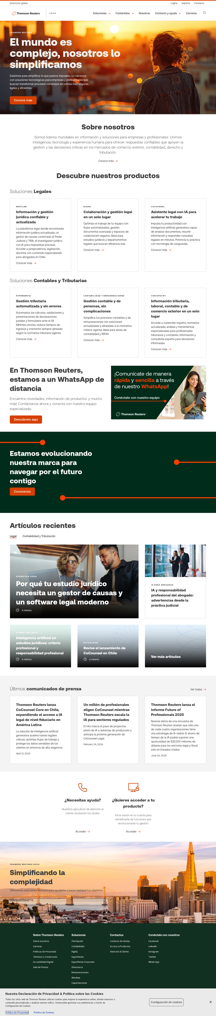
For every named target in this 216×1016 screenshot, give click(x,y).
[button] (102, 13)
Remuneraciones (80, 972)
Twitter (152, 956)
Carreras (37, 946)
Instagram (153, 951)
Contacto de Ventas (120, 941)
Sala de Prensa (40, 967)
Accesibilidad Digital (43, 962)
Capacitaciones (79, 983)
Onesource (77, 967)
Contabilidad (78, 946)
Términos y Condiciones (45, 956)
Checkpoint (77, 941)
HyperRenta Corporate (83, 962)
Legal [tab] (13, 536)
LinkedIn (152, 946)
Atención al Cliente (119, 951)
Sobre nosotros (41, 941)
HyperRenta (78, 956)
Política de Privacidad (16, 1012)
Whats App (153, 962)
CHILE (52, 13)
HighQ (75, 951)
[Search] (204, 12)
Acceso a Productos (120, 946)
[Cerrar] (210, 1002)
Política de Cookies (44, 1012)
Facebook (153, 941)
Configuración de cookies (166, 1002)
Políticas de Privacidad (44, 951)
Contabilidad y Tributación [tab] (39, 536)
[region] (108, 1002)
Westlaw (76, 977)
